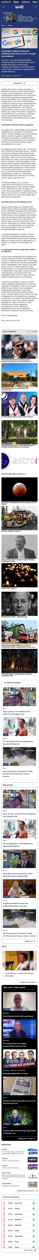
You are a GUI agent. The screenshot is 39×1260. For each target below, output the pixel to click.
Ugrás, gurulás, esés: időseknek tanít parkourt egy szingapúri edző (16, 713)
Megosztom (18, 83)
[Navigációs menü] (3, 7)
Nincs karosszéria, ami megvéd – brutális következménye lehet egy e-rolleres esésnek (18, 773)
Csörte (4, 1165)
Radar (5, 708)
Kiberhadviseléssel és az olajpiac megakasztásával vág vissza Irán (14, 1045)
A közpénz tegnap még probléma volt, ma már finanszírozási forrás (19, 1102)
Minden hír (29, 941)
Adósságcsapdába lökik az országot (15, 1073)
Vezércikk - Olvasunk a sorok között (14, 1070)
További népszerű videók (27, 982)
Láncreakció (6, 1183)
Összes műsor (28, 1250)
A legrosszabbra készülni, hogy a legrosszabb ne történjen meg (19, 1132)
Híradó (4, 1149)
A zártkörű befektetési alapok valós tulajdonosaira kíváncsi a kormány (15, 904)
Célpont (5, 1158)
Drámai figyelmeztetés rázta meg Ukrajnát (18, 1016)
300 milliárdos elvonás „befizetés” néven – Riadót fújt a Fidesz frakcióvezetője (27, 19)
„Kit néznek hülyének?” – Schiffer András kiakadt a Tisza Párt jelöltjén (18, 975)
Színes (10, 25)
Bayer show (6, 1173)
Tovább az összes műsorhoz (26, 1190)
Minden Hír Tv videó (25, 1139)
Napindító (6, 1013)
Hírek (4, 870)
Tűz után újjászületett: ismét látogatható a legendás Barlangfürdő (18, 742)
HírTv (3, 25)
